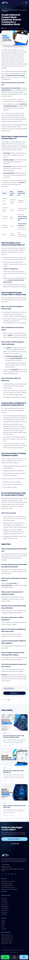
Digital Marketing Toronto (6, 939)
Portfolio (3, 924)
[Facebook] (2, 874)
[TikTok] (15, 874)
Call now (14, 957)
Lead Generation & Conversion (8, 887)
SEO (9, 8)
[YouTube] (12, 874)
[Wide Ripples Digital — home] (4, 2)
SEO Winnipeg (4, 910)
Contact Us (3, 928)
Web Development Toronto (7, 937)
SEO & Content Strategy (6, 883)
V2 (4, 143)
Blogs (6, 8)
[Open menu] (26, 2)
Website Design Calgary (6, 943)
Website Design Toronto (6, 935)
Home (2, 8)
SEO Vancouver (4, 902)
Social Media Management (7, 885)
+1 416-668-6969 (14, 843)
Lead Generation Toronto (6, 941)
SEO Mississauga (5, 906)
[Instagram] (6, 874)
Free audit (24, 957)
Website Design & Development (8, 881)
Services (3, 922)
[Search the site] (22, 2)
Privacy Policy (4, 952)
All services (4, 891)
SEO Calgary (4, 900)
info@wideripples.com (6, 866)
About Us (3, 920)
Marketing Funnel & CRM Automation (9, 889)
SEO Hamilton (4, 912)
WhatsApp (5, 957)
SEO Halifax (4, 914)
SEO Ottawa (4, 904)
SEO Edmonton (4, 908)
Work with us (14, 693)
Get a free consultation (13, 839)
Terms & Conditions (13, 952)
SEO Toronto (4, 898)
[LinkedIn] (9, 874)
